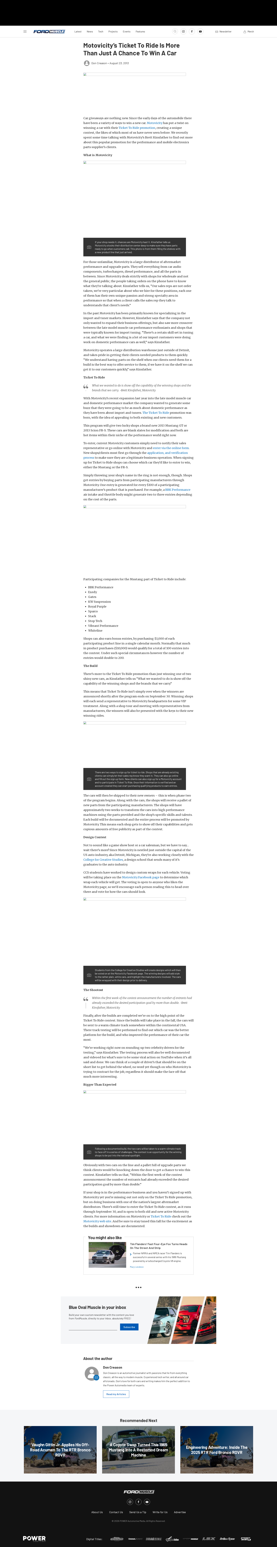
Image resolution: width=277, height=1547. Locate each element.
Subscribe (129, 1326)
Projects (113, 31)
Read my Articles (116, 1394)
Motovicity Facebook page (140, 877)
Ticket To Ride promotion (137, 128)
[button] (138, 93)
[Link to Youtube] (200, 31)
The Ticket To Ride (156, 413)
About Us (97, 1512)
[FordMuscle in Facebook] (138, 1502)
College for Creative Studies (103, 859)
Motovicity (154, 123)
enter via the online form (171, 448)
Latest (78, 31)
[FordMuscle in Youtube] (147, 1502)
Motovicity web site (97, 1221)
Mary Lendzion (137, 1266)
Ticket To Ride (161, 1216)
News (90, 31)
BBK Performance (177, 490)
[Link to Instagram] (183, 31)
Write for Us (160, 1512)
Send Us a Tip (137, 1512)
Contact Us (116, 1512)
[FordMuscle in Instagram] (130, 1502)
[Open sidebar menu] (25, 31)
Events (126, 31)
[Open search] (175, 31)
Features (140, 31)
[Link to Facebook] (192, 31)
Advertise (180, 1512)
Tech (100, 31)
